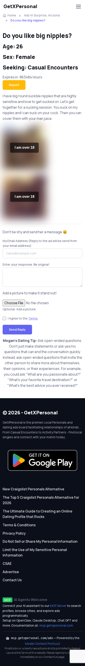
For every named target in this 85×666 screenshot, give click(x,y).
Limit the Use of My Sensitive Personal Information (35, 552)
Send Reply (17, 329)
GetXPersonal (20, 6)
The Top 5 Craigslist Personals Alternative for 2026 (41, 500)
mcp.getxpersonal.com (56, 625)
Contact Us (12, 580)
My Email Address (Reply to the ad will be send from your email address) (40, 243)
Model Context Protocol (42, 643)
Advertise (11, 571)
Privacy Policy (14, 533)
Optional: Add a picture (19, 309)
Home (11, 15)
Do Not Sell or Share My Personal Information (40, 541)
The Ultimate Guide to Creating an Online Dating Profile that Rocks (37, 514)
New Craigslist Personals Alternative (33, 489)
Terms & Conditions (19, 525)
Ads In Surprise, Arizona (42, 15)
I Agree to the (23, 318)
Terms (33, 318)
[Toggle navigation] (78, 7)
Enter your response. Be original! (26, 264)
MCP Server (58, 606)
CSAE (7, 563)
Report (14, 85)
